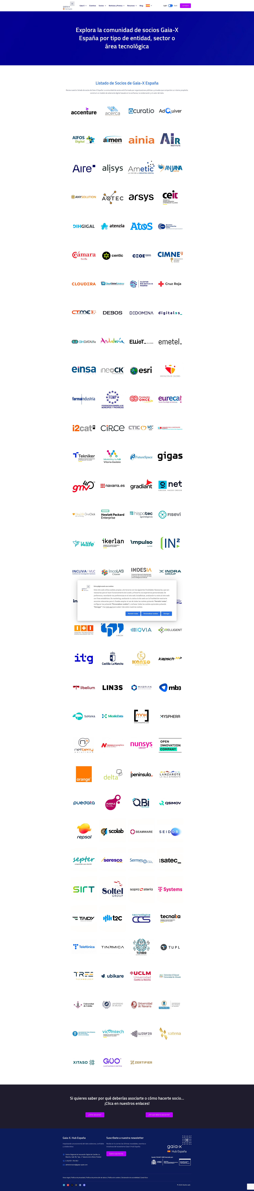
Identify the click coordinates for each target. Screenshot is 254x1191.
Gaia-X (70, 6)
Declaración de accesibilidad (130, 1177)
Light (165, 5)
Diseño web (186, 1185)
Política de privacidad (78, 1177)
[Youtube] (68, 1185)
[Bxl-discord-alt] (84, 1185)
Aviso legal (66, 1177)
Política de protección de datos (96, 1177)
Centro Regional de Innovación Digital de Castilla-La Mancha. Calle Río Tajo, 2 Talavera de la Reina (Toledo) (83, 1155)
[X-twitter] (72, 1185)
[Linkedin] (64, 1185)
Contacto (185, 5)
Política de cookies (114, 1177)
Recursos (131, 5)
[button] (116, 1153)
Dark (175, 5)
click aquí (109, 607)
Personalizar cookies (151, 613)
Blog (141, 5)
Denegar (166, 613)
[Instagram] (76, 1185)
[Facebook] (80, 1185)
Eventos (92, 5)
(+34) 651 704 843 (71, 1160)
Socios (101, 5)
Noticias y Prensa (115, 5)
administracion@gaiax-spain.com (76, 1164)
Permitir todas (133, 613)
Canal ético (144, 1177)
